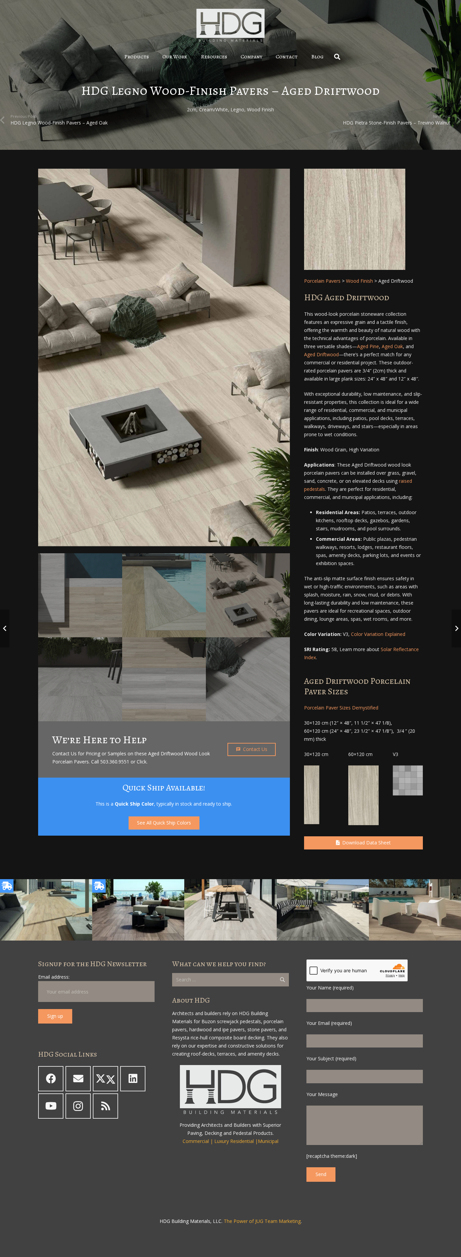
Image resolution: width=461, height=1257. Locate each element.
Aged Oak (392, 346)
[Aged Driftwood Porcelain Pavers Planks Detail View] (80, 679)
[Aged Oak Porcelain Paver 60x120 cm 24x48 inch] (363, 795)
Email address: (54, 977)
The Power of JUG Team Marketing (262, 1221)
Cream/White (213, 109)
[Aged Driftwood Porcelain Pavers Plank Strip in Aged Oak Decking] (164, 679)
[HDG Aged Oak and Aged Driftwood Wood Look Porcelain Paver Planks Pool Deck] (80, 595)
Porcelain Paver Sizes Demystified (341, 707)
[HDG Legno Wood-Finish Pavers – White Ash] (230, 910)
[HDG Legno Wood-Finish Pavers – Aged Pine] (138, 910)
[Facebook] (50, 1078)
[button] (154, 56)
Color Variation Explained (378, 634)
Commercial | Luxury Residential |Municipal (230, 1141)
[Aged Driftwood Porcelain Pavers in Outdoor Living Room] (248, 679)
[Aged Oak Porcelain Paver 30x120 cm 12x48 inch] (311, 794)
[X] (105, 1078)
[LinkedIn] (132, 1078)
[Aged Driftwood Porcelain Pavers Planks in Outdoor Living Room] (164, 357)
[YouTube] (50, 1106)
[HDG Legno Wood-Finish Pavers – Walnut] (415, 910)
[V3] (408, 780)
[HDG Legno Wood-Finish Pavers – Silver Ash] (323, 910)
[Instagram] (78, 1106)
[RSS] (105, 1106)
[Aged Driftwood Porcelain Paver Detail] (363, 219)
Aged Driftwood (321, 354)
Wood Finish (260, 109)
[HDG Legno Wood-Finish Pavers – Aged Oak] (46, 910)
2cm (191, 109)
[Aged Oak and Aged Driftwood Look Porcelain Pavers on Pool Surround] (164, 595)
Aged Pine (368, 346)
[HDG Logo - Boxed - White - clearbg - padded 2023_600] (230, 25)
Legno (237, 109)
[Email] (78, 1078)
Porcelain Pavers (322, 281)
